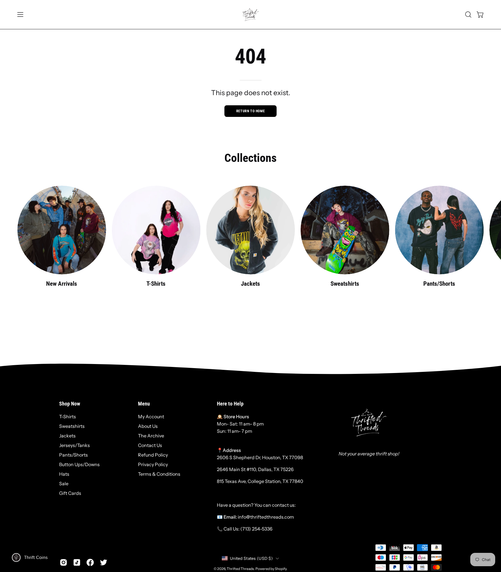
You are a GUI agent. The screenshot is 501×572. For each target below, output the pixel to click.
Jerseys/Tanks (74, 445)
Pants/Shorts (73, 455)
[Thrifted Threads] (250, 14)
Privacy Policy (153, 464)
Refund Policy (153, 455)
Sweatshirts (72, 426)
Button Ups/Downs (79, 464)
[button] (468, 14)
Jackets (67, 436)
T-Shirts (67, 416)
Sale (63, 483)
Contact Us (150, 445)
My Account (151, 416)
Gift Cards (70, 493)
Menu (144, 404)
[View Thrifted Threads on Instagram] (63, 562)
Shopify (280, 568)
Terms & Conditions (159, 474)
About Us (148, 426)
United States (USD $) (251, 558)
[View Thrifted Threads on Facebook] (90, 562)
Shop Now (69, 404)
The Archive (151, 436)
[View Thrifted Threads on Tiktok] (76, 562)
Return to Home (250, 111)
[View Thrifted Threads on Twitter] (103, 562)
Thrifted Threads (240, 568)
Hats (64, 474)
